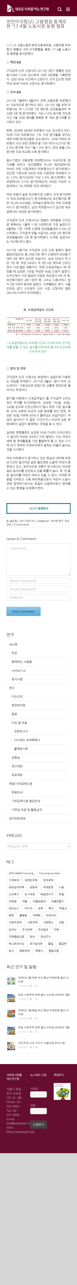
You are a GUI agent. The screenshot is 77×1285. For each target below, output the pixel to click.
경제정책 (48, 880)
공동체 (33, 887)
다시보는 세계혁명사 (27, 740)
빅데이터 (51, 915)
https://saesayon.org (20, 1131)
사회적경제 (15, 922)
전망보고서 (21, 731)
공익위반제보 (17, 818)
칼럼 (14, 714)
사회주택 (32, 922)
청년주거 (45, 936)
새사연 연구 (57, 521)
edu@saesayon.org (19, 1123)
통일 (50, 943)
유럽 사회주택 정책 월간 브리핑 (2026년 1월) (44, 1027)
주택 (56, 929)
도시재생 (30, 894)
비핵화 (36, 915)
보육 (40, 908)
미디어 (28, 908)
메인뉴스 (14, 908)
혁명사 (39, 951)
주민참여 (43, 929)
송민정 (13, 521)
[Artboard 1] (62, 1084)
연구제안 (17, 766)
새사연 (13, 644)
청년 (32, 936)
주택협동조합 (16, 936)
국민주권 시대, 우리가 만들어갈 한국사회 (41, 1043)
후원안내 (17, 792)
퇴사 (11, 951)
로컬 (61, 894)
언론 (61, 922)
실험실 (16, 757)
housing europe (49, 873)
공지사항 (17, 679)
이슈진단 (17, 696)
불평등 (23, 915)
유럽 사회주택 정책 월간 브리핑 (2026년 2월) (44, 994)
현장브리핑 (18, 705)
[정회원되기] (38, 505)
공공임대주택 (16, 887)
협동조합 (54, 951)
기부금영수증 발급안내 (26, 801)
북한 (11, 915)
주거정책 (27, 929)
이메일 (34, 1089)
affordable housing (21, 873)
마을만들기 (57, 901)
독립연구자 (46, 894)
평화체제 (24, 951)
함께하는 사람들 (22, 661)
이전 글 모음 (19, 722)
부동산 (63, 908)
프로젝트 (17, 775)
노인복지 (14, 894)
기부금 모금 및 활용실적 (27, 809)
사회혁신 (48, 922)
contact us (19, 670)
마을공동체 (39, 901)
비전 (14, 653)
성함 (32, 1105)
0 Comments (21, 524)
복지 (51, 908)
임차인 (12, 929)
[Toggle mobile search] (60, 9)
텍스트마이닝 (16, 943)
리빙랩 (12, 901)
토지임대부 (36, 943)
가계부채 (14, 880)
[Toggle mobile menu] (68, 9)
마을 (24, 901)
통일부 (63, 943)
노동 (61, 887)
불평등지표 (21, 748)
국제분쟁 (48, 887)
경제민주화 (31, 880)
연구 (12, 688)
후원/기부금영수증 (20, 783)
